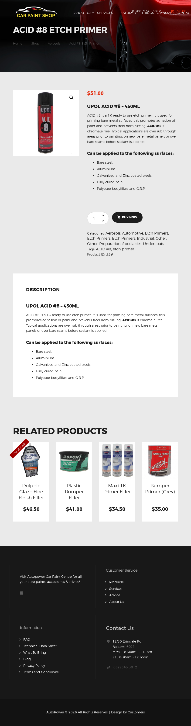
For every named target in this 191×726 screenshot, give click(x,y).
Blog (27, 659)
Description (43, 290)
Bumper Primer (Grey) (160, 488)
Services (115, 589)
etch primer (123, 249)
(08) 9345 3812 (125, 667)
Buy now (129, 217)
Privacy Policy (34, 665)
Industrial (145, 238)
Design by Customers (128, 712)
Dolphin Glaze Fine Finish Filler (31, 492)
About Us (116, 602)
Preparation (110, 244)
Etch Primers (156, 233)
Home (17, 43)
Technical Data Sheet (40, 646)
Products (116, 582)
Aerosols (54, 43)
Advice (114, 595)
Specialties (131, 244)
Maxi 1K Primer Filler (117, 488)
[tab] (44, 291)
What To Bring (34, 652)
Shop (35, 43)
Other (161, 238)
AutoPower (55, 712)
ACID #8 (103, 249)
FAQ (26, 639)
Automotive (132, 233)
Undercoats (153, 244)
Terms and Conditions (40, 672)
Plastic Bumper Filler (74, 492)
